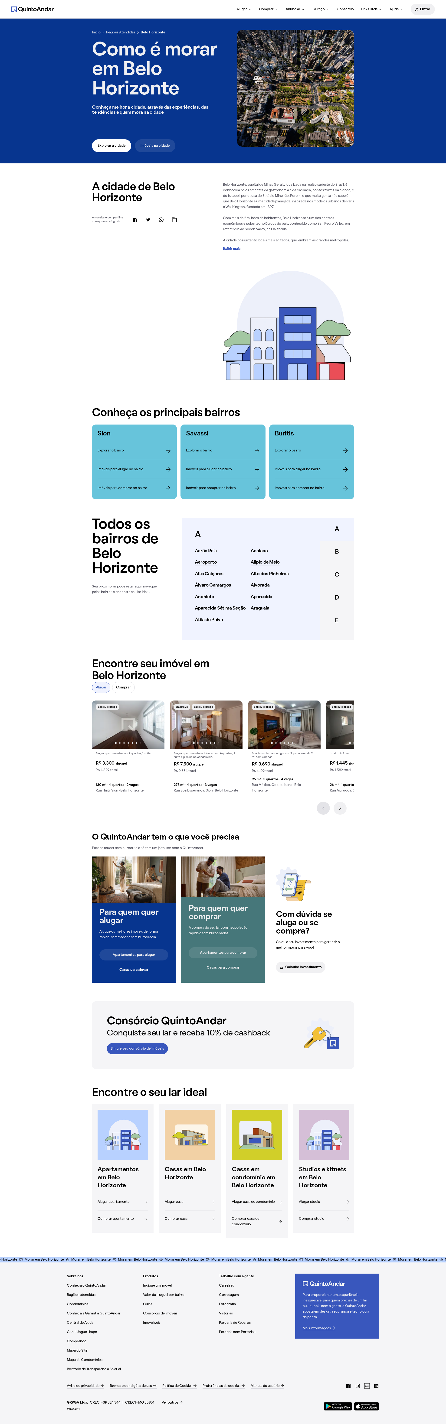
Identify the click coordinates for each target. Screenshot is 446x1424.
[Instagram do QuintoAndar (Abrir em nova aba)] (358, 1386)
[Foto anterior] (100, 724)
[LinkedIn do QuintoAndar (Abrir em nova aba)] (376, 1386)
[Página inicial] (32, 9)
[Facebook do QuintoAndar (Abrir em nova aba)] (348, 1386)
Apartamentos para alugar (134, 955)
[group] (128, 748)
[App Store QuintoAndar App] (366, 1406)
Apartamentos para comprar (223, 952)
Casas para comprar (223, 967)
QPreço (318, 9)
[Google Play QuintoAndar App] (338, 1406)
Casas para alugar (133, 969)
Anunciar (293, 9)
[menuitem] (244, 9)
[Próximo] (340, 808)
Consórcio (345, 9)
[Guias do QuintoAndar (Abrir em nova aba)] (367, 1386)
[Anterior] (323, 808)
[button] (128, 748)
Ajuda (394, 9)
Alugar (241, 9)
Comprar (266, 9)
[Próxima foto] (156, 724)
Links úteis (369, 9)
